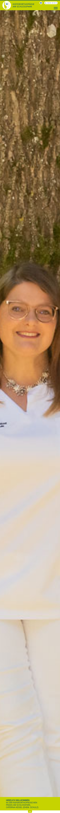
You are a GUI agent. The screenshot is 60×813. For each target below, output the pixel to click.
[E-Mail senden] (41, 3)
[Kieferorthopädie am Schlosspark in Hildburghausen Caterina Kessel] (17, 5)
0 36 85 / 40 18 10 (51, 3)
